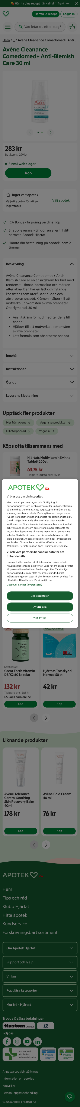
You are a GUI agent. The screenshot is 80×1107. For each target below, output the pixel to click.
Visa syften (40, 617)
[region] (40, 553)
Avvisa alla (40, 606)
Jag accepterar (40, 595)
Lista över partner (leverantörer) (24, 584)
